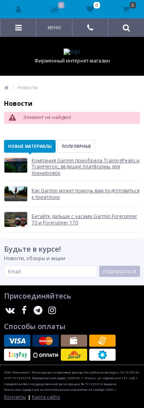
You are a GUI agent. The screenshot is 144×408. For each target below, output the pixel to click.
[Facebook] (24, 310)
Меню (54, 27)
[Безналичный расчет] (102, 341)
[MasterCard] (45, 341)
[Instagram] (52, 310)
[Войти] (18, 9)
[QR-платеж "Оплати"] (45, 355)
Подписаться (119, 272)
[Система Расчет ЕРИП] (74, 355)
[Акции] (6, 87)
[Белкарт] (102, 355)
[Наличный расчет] (74, 341)
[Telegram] (38, 310)
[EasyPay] (17, 355)
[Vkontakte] (10, 310)
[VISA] (17, 341)
